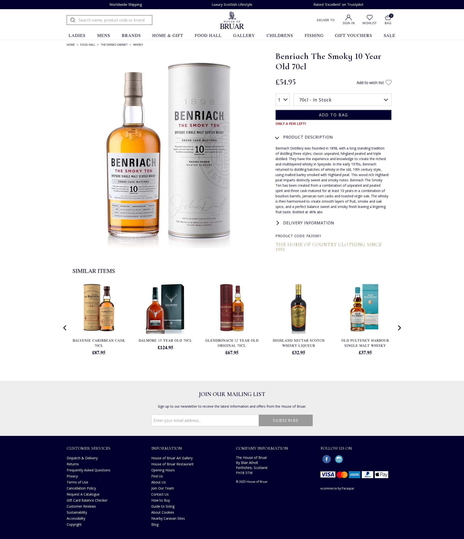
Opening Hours (163, 470)
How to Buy (160, 500)
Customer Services (88, 448)
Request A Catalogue (83, 494)
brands (131, 35)
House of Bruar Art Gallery (172, 458)
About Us (158, 482)
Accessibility (76, 518)
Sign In (349, 23)
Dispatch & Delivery (82, 458)
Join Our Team (162, 488)
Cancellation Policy (81, 488)
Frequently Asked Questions (88, 470)
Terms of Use (77, 482)
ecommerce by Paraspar (337, 488)
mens (103, 35)
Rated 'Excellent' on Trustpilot (338, 4)
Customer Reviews (81, 506)
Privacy (72, 476)
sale (389, 35)
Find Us (157, 476)
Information (166, 448)
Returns (73, 464)
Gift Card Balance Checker (87, 500)
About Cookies (162, 512)
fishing (314, 35)
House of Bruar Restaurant (172, 464)
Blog (155, 524)
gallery (244, 35)
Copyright (74, 524)
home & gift (167, 35)
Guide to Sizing (162, 506)
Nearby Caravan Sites (168, 518)
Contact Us (160, 494)
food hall (208, 35)
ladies (77, 35)
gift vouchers (353, 35)
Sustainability (77, 512)
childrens (280, 35)
